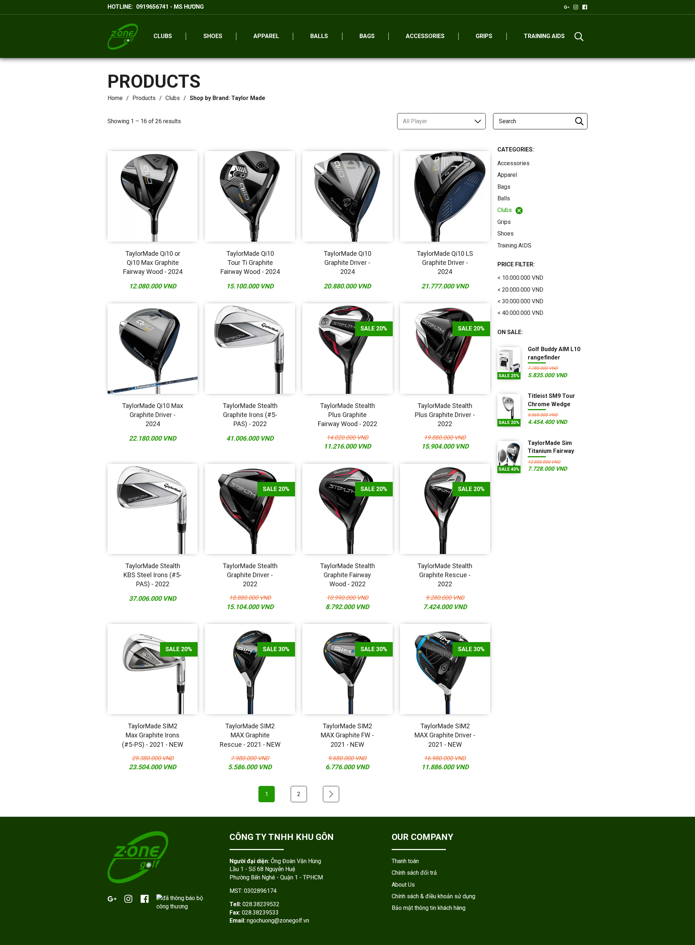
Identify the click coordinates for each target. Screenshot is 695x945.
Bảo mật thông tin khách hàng (429, 907)
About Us (403, 884)
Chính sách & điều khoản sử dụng (433, 896)
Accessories (513, 163)
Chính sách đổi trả (414, 872)
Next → (331, 794)
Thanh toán (405, 861)
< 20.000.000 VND (520, 289)
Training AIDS (514, 245)
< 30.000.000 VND (520, 301)
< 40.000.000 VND (520, 312)
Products (144, 98)
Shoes (505, 233)
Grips (504, 221)
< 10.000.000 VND (520, 277)
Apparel (507, 174)
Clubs (172, 98)
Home (115, 98)
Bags (503, 186)
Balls (503, 198)
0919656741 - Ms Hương (170, 6)
